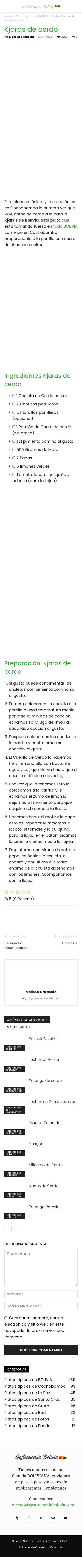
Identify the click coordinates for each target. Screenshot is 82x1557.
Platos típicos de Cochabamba (13, 1110)
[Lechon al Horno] (15, 1064)
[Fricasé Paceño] (15, 1043)
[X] (18, 914)
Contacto (56, 1547)
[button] (7, 6)
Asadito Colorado (44, 1122)
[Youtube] (65, 1518)
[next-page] (14, 1228)
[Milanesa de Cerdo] (15, 1169)
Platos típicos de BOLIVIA (32, 16)
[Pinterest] (28, 914)
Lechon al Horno (43, 1059)
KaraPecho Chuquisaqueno (17, 945)
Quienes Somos (22, 1541)
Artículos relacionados (27, 1020)
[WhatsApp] (39, 914)
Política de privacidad (52, 1541)
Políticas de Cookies (32, 1547)
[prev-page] (7, 1228)
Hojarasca (70, 943)
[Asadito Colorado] (15, 1127)
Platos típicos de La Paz (13, 1048)
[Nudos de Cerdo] (15, 1190)
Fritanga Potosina (45, 1207)
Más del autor (18, 1027)
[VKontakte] (53, 1518)
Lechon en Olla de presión (52, 1101)
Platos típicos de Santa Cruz (14, 1090)
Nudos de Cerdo (43, 1186)
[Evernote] (17, 1518)
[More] (49, 914)
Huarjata (36, 1144)
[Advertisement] (41, 153)
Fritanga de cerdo (45, 1080)
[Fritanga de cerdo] (15, 1085)
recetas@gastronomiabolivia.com (43, 1505)
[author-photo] (41, 985)
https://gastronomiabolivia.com (41, 998)
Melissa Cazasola (21, 37)
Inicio (8, 16)
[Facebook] (8, 914)
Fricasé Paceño (42, 1038)
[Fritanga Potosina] (15, 1212)
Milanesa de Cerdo (45, 1165)
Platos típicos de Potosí (13, 1216)
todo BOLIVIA (65, 226)
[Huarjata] (15, 1148)
